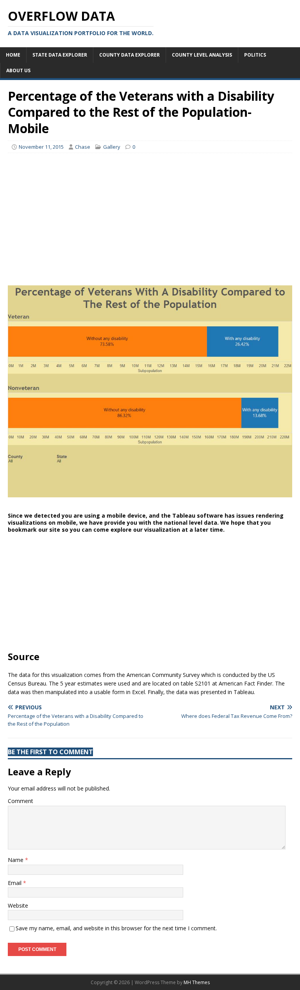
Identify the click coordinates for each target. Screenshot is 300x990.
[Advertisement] (150, 215)
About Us (18, 70)
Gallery (111, 146)
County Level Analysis (202, 55)
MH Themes (197, 982)
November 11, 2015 (41, 146)
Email (15, 883)
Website (18, 905)
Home (13, 55)
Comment (20, 801)
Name (16, 860)
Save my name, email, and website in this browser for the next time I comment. (116, 928)
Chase (82, 146)
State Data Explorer (59, 55)
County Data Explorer (129, 55)
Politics (255, 55)
